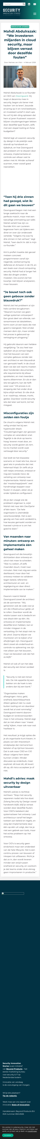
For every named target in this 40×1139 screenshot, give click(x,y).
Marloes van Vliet (15, 62)
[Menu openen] (34, 13)
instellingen (32, 1131)
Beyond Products (14, 1069)
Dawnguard (22, 96)
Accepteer (7, 1135)
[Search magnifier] (23, 4)
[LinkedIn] (28, 4)
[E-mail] (34, 4)
